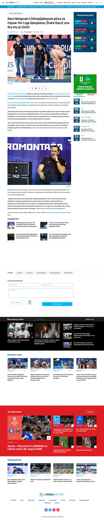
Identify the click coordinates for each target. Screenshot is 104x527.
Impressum (42, 500)
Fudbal (41, 2)
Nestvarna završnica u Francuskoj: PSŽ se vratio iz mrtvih (88, 139)
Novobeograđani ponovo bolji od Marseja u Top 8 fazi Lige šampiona (63, 376)
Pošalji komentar (57, 304)
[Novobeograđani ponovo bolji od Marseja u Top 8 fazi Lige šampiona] (63, 365)
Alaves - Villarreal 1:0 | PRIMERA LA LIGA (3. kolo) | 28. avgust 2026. (27, 448)
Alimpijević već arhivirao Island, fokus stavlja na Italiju (73, 7)
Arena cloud (84, 2)
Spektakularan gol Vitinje (84, 450)
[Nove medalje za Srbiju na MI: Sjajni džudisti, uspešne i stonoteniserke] (17, 470)
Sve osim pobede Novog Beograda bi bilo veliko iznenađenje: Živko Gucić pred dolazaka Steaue (27, 236)
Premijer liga (85, 126)
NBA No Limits (67, 2)
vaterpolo (19, 273)
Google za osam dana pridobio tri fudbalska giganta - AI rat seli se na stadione (84, 326)
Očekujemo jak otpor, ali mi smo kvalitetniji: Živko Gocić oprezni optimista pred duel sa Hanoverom (26, 224)
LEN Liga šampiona (55, 273)
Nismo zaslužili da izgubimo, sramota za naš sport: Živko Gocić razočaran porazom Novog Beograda (17, 377)
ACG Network (52, 500)
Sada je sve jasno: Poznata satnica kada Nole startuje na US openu (38, 7)
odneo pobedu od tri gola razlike (60, 212)
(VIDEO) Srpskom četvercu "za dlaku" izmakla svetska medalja (62, 480)
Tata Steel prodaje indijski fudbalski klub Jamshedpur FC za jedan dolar (84, 335)
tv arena (44, 517)
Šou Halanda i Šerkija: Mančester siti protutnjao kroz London (87, 130)
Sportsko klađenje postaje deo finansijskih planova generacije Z (84, 344)
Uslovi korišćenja (84, 500)
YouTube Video (14, 412)
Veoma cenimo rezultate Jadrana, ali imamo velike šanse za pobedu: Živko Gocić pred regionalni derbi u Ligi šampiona (86, 377)
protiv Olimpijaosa (20, 99)
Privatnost (72, 500)
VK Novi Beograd (41, 273)
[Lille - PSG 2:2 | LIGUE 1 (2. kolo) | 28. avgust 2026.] (86, 421)
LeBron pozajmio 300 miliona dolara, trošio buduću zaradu (18, 341)
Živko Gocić (29, 273)
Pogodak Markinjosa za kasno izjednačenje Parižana (62, 451)
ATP (82, 99)
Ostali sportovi (14, 460)
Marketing (47, 503)
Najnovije (36, 2)
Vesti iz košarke (86, 117)
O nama (63, 500)
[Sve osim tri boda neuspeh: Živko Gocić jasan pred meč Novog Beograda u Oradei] (43, 225)
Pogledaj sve (89, 319)
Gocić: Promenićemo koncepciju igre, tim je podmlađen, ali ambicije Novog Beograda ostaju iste (60, 236)
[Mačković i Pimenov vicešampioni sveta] (40, 470)
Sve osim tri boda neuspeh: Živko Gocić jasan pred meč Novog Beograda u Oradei (59, 224)
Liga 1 (82, 135)
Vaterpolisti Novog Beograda (17, 94)
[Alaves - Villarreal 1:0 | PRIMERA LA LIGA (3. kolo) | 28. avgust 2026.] (29, 428)
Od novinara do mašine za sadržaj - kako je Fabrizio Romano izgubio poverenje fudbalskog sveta (46, 342)
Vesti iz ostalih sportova (15, 13)
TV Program (60, 2)
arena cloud (31, 500)
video (21, 500)
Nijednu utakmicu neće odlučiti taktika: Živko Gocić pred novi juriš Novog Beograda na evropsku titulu (39, 377)
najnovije (13, 500)
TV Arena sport (51, 99)
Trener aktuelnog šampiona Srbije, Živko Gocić (22, 103)
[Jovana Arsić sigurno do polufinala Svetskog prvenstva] (86, 470)
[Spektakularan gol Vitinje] (86, 442)
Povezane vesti (13, 219)
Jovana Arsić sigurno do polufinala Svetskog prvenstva (85, 480)
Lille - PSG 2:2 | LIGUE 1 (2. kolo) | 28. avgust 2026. (85, 430)
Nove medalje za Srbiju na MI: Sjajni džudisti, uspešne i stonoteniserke (16, 481)
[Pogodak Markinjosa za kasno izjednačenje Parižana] (63, 442)
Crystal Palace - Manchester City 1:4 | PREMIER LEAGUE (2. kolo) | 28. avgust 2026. (63, 431)
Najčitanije (90, 95)
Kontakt (57, 503)
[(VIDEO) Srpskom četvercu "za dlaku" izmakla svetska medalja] (63, 470)
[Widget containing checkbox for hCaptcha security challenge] (21, 302)
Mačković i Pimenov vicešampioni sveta (40, 480)
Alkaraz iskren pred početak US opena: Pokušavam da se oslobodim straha (88, 102)
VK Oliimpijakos (68, 273)
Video (78, 2)
